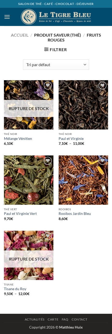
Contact (79, 319)
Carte (53, 319)
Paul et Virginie (71, 139)
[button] (7, 16)
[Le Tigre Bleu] (56, 16)
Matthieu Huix (71, 327)
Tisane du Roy (15, 289)
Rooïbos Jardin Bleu (75, 214)
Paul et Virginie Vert (20, 214)
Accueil (19, 34)
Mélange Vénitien (18, 139)
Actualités (35, 319)
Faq (65, 319)
